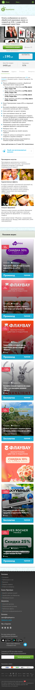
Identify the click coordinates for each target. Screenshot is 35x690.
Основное (5, 71)
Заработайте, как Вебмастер (11, 595)
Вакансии (5, 582)
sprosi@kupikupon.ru (7, 617)
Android (4, 79)
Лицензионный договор (9, 606)
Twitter (8, 628)
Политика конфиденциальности (12, 611)
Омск (17, 2)
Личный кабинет (33, 2)
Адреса (13, 71)
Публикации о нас (7, 580)
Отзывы (22, 71)
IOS (27, 77)
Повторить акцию (13, 47)
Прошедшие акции (8, 598)
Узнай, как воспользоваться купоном (16, 151)
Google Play (18, 640)
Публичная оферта (8, 609)
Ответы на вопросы (8, 587)
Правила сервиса (7, 584)
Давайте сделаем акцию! (9, 593)
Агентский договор (8, 604)
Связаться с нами (6, 620)
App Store (6, 640)
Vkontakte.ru (5, 628)
